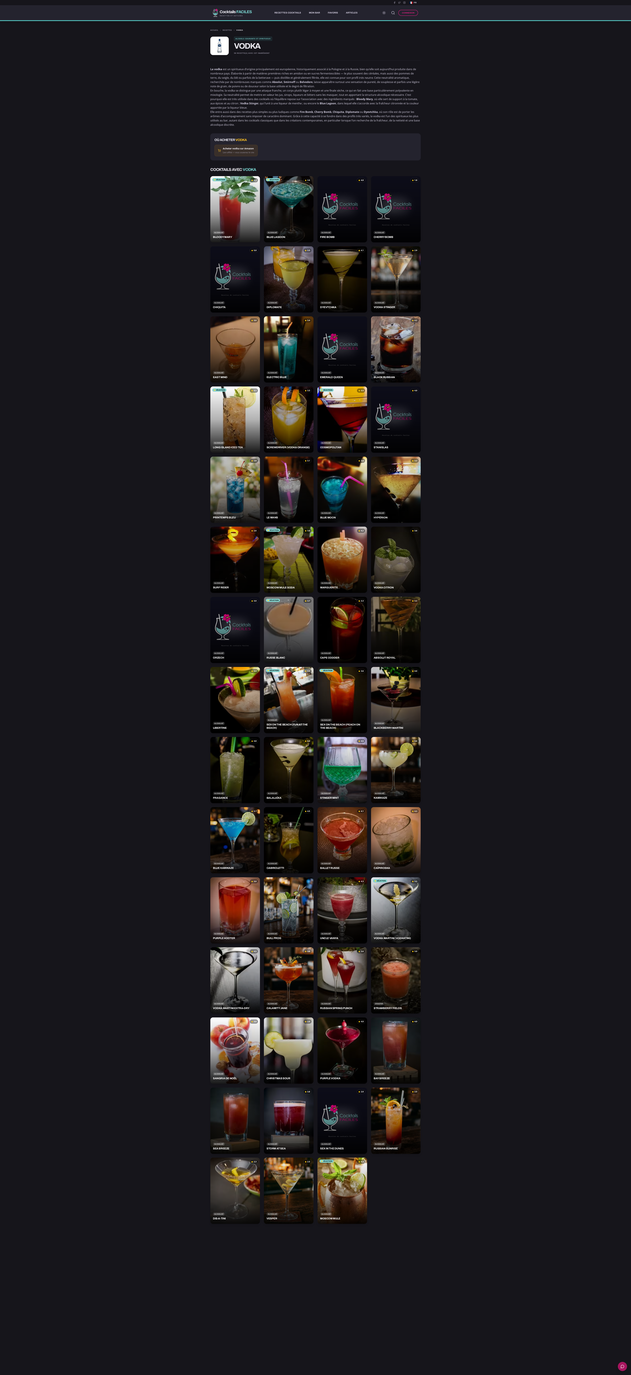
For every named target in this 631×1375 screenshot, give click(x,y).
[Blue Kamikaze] (235, 840)
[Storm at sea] (289, 1121)
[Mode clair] (384, 13)
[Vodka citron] (396, 560)
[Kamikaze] (396, 770)
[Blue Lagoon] (289, 209)
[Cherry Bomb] (396, 209)
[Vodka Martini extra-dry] (235, 980)
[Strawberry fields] (396, 980)
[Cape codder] (342, 630)
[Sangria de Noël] (235, 1050)
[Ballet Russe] (342, 840)
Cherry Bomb (322, 112)
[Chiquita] (235, 279)
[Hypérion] (396, 490)
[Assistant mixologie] (622, 1366)
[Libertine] (235, 700)
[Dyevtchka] (342, 279)
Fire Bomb (306, 112)
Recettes (227, 30)
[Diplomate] (289, 279)
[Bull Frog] (289, 910)
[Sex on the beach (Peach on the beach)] (342, 700)
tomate (412, 99)
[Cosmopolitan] (342, 419)
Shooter (379, 1003)
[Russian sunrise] (396, 1121)
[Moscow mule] (342, 1191)
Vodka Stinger (249, 103)
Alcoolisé (218, 232)
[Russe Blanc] (289, 630)
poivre (236, 86)
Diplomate (352, 112)
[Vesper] (289, 1191)
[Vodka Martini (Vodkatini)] (396, 910)
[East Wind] (235, 349)
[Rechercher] (393, 13)
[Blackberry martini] (396, 700)
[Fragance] (235, 770)
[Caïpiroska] (396, 840)
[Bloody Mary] (235, 209)
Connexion (408, 13)
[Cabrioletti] (289, 840)
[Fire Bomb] (342, 209)
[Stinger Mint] (342, 770)
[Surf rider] (235, 560)
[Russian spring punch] (342, 980)
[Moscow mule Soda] (289, 560)
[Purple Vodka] (342, 1050)
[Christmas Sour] (289, 1050)
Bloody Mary (364, 99)
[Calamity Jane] (289, 980)
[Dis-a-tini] (235, 1191)
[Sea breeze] (235, 1121)
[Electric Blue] (289, 349)
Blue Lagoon (328, 103)
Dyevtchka (371, 112)
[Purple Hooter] (235, 910)
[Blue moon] (342, 490)
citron (234, 103)
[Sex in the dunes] (342, 1121)
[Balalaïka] (289, 770)
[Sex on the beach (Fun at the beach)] (289, 700)
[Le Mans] (289, 490)
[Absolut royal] (396, 630)
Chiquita (338, 112)
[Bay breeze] (396, 1050)
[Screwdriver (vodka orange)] (289, 419)
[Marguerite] (342, 560)
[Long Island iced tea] (235, 419)
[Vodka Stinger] (396, 279)
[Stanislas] (396, 419)
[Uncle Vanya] (342, 910)
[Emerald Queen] (342, 349)
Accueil (214, 30)
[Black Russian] (396, 349)
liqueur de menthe (290, 103)
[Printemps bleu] (235, 490)
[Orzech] (235, 630)
